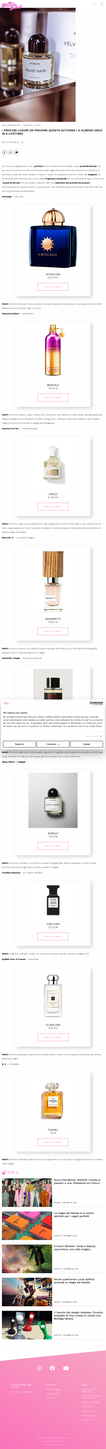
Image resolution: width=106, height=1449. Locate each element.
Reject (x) (19, 744)
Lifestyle (58, 1236)
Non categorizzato (11, 125)
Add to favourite (10, 142)
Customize (51, 744)
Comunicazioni (87, 1407)
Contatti (49, 1398)
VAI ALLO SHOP (53, 287)
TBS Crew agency (53, 1389)
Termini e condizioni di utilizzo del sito (91, 1397)
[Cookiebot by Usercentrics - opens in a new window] (91, 703)
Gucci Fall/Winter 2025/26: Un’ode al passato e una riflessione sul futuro (77, 1181)
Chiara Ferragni (52, 1394)
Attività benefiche (89, 1415)
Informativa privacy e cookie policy (90, 1390)
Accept (87, 744)
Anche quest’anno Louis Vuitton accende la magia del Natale (74, 1281)
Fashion (57, 1203)
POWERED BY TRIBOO (53, 1445)
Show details (92, 736)
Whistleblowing (88, 1411)
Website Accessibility (90, 1402)
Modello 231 (86, 1420)
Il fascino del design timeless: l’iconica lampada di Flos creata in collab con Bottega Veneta (78, 1315)
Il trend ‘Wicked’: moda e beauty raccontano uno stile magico (75, 1248)
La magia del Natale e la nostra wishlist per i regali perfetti (74, 1214)
